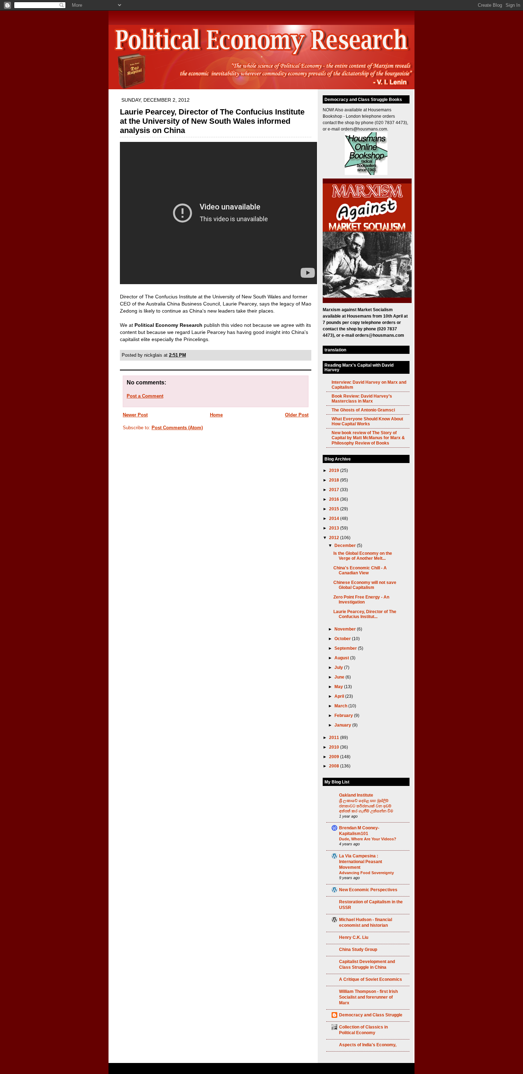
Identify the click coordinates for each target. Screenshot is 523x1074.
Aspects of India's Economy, (367, 1044)
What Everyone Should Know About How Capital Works (367, 421)
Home (216, 415)
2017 (334, 489)
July (339, 667)
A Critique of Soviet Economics (370, 979)
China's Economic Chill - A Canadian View (360, 570)
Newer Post (135, 415)
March (341, 705)
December (345, 545)
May (339, 686)
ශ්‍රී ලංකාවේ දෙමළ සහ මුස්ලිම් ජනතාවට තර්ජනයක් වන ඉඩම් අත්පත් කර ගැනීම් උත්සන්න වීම (366, 805)
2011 (334, 737)
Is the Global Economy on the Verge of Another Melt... (362, 555)
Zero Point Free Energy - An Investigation (361, 599)
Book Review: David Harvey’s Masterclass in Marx (362, 398)
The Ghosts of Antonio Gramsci (363, 410)
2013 (334, 528)
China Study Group (358, 949)
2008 (334, 766)
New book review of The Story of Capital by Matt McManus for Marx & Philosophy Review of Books (368, 437)
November (345, 629)
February (344, 715)
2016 (334, 499)
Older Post (296, 415)
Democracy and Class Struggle (370, 1014)
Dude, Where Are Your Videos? (367, 839)
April (339, 696)
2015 (334, 508)
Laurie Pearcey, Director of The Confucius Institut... (364, 614)
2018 (334, 480)
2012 (334, 537)
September (346, 648)
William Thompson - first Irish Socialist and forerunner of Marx (368, 997)
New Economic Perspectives (368, 889)
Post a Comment (145, 396)
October (343, 638)
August (342, 657)
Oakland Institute (356, 795)
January (343, 725)
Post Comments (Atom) (177, 427)
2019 (334, 470)
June (339, 677)
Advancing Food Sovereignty (366, 873)
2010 (334, 747)
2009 (334, 756)
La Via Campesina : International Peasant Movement (360, 862)
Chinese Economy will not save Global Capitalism (364, 585)
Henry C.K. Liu (353, 937)
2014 (334, 518)
